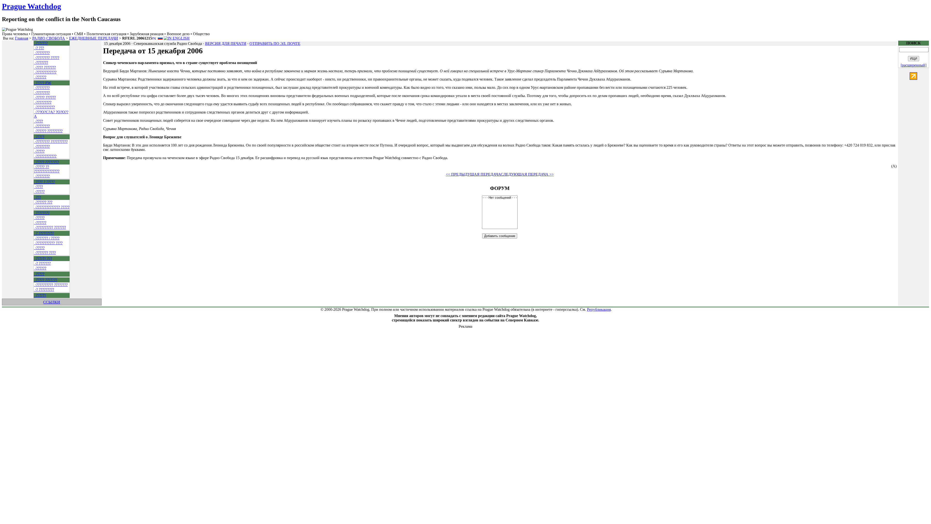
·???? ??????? (45, 67)
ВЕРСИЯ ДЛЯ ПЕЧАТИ (225, 43)
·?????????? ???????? (51, 285)
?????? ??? (43, 258)
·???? (38, 121)
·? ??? (39, 48)
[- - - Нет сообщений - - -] (499, 198)
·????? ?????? (45, 97)
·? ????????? (44, 289)
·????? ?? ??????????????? (46, 169)
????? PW (42, 83)
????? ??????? (45, 280)
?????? (40, 295)
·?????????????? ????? (51, 207)
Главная (21, 38)
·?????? (40, 77)
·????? (39, 151)
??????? (41, 43)
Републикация (599, 309)
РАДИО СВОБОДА (48, 38)
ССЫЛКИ (51, 302)
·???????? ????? (46, 58)
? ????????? (44, 233)
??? (37, 197)
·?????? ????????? (48, 131)
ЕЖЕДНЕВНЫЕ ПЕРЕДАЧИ (93, 38)
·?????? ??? (43, 202)
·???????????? (45, 72)
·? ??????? (42, 263)
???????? (41, 213)
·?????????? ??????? (50, 227)
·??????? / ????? (46, 238)
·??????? (41, 62)
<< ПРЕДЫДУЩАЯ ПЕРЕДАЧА (473, 174)
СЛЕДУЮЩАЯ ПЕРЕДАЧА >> (527, 174)
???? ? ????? (44, 182)
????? (39, 137)
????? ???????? (46, 162)
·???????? (42, 53)
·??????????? (44, 107)
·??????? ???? (45, 253)
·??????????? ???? (48, 243)
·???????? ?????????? (51, 141)
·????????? (42, 102)
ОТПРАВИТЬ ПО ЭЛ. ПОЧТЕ (274, 43)
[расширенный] (913, 65)
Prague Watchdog (31, 6)
